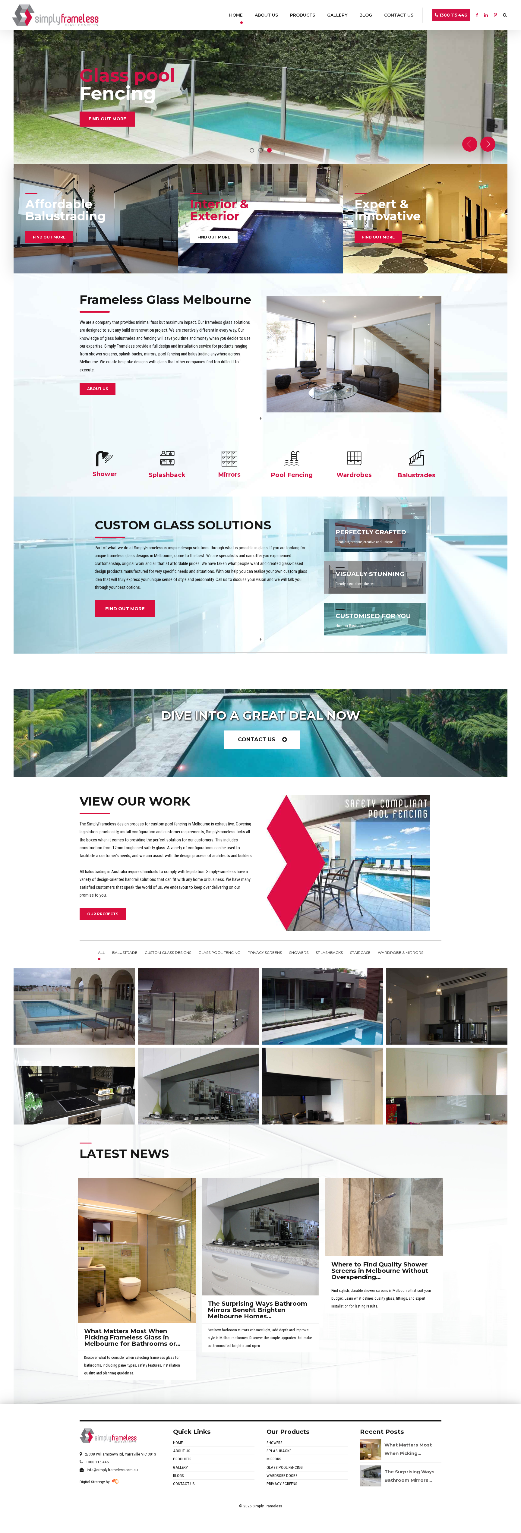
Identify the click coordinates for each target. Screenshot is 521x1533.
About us (266, 15)
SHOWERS (275, 1442)
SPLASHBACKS (279, 1450)
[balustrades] (416, 457)
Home (236, 15)
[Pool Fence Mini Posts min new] (260, 218)
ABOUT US (181, 1450)
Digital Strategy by (96, 1481)
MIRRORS (274, 1458)
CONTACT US (184, 1483)
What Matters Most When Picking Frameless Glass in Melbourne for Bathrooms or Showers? (130, 1340)
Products (302, 15)
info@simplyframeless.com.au (112, 1469)
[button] (469, 144)
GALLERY (180, 1467)
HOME (178, 1442)
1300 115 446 (452, 15)
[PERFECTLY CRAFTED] (375, 535)
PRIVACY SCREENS (282, 1483)
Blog (365, 15)
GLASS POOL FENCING (285, 1467)
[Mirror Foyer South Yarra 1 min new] (425, 218)
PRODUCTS (182, 1458)
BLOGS (178, 1475)
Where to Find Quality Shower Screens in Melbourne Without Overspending (379, 1271)
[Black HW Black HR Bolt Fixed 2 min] (96, 218)
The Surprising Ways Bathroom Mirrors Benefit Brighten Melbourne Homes (257, 1310)
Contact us (398, 15)
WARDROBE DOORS (282, 1475)
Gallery (337, 15)
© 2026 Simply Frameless (260, 1505)
